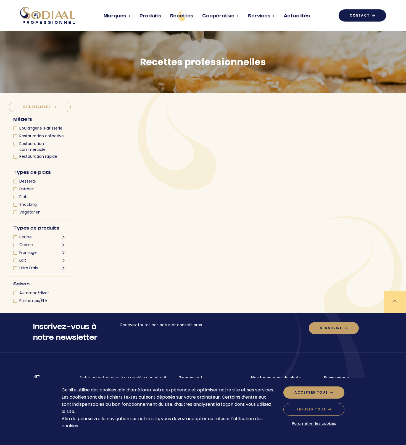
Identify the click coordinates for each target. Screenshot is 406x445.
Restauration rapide (38, 156)
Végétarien (30, 212)
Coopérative (218, 16)
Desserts (27, 181)
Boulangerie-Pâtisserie (40, 128)
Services (259, 16)
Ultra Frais (28, 268)
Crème (26, 244)
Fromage (28, 252)
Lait (22, 260)
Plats (23, 196)
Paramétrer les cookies (314, 423)
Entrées (26, 189)
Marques (115, 16)
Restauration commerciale (32, 146)
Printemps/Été (33, 300)
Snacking (28, 204)
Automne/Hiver (34, 293)
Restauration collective (41, 136)
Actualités (297, 16)
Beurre (25, 237)
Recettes (181, 16)
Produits (150, 16)
